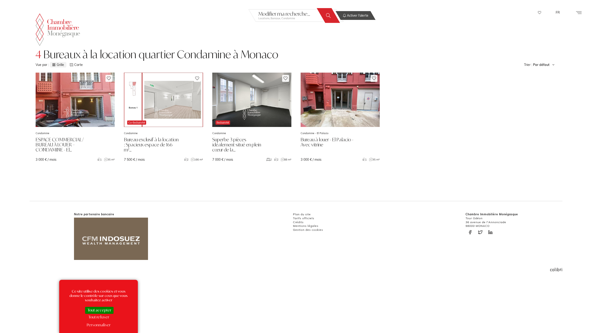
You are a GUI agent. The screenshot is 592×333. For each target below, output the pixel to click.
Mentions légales (305, 226)
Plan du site (302, 214)
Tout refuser (98, 317)
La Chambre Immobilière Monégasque (58, 29)
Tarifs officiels (303, 218)
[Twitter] (481, 232)
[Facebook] (471, 232)
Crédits (298, 222)
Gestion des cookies (308, 229)
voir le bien (75, 117)
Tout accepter (99, 310)
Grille (60, 65)
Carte (78, 65)
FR (558, 12)
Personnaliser (99, 325)
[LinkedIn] (491, 232)
